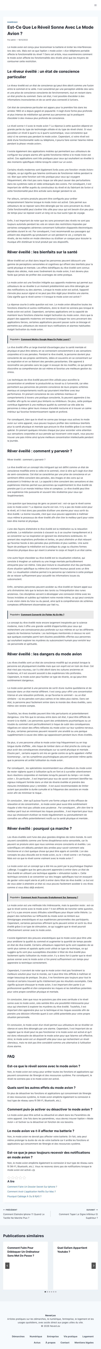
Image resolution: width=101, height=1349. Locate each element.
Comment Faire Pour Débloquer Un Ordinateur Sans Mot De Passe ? (23, 1251)
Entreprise (53, 1336)
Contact (64, 1342)
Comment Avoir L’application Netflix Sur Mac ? (31, 1191)
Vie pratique (70, 1336)
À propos (50, 1342)
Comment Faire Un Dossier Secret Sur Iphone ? (32, 1186)
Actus (37, 1342)
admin (13, 40)
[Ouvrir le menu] (95, 5)
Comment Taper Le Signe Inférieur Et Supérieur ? (78, 1214)
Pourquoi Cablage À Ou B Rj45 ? (24, 1196)
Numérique (12, 22)
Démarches (18, 1336)
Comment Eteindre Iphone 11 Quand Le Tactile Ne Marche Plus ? (23, 1214)
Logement (88, 1336)
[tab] (45, 1291)
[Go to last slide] (7, 1266)
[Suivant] (94, 1266)
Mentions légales (84, 1342)
